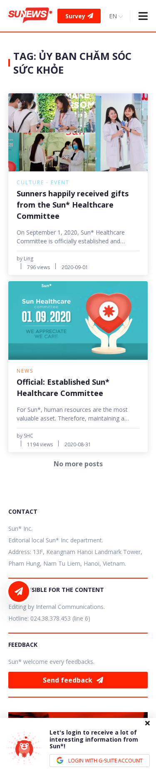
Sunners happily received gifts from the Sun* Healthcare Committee (73, 204)
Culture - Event (43, 182)
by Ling (25, 258)
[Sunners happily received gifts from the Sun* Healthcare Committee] (78, 132)
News (25, 370)
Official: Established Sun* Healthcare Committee (63, 387)
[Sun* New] (30, 15)
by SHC (25, 435)
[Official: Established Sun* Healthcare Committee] (78, 320)
